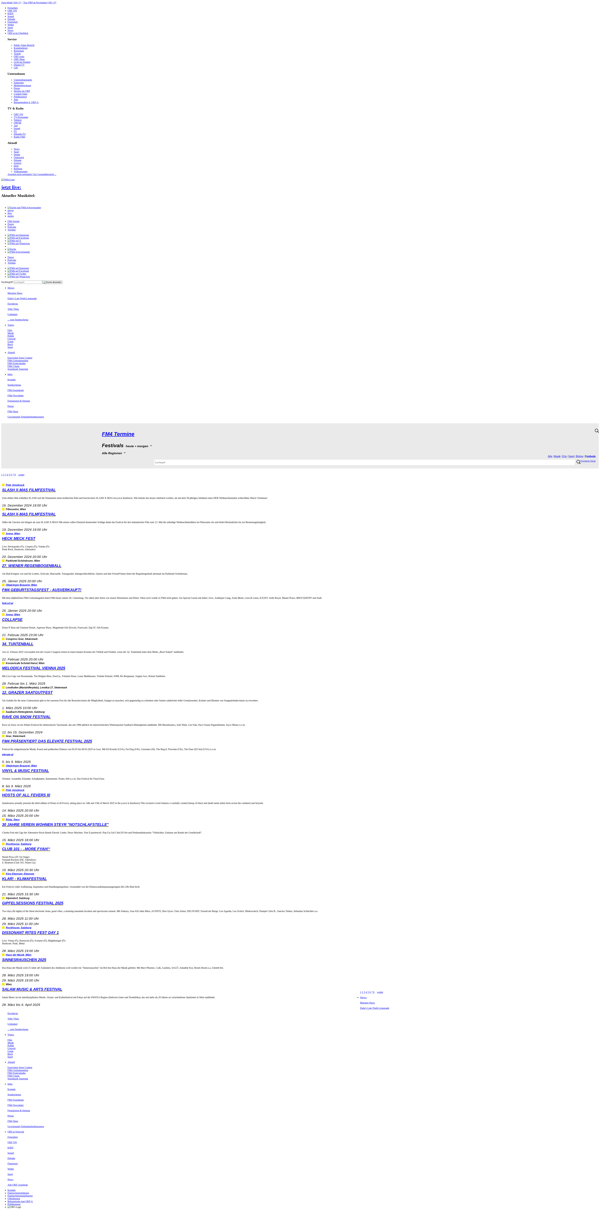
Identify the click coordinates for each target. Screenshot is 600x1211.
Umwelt (11, 338)
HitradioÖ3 (20, 134)
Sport (10, 27)
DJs (564, 456)
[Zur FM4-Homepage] (8, 179)
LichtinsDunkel (22, 62)
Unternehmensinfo (23, 80)
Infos (10, 374)
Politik (11, 336)
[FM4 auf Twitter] (17, 273)
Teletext (18, 120)
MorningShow (15, 293)
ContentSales (20, 94)
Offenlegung (14, 1198)
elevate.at (7, 754)
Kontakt (11, 379)
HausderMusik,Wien (18, 955)
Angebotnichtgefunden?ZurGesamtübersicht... (32, 174)
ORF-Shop (19, 59)
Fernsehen (13, 8)
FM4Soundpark (16, 390)
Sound (11, 16)
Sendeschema (14, 385)
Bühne (579, 456)
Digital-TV (19, 65)
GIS (16, 67)
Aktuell (11, 352)
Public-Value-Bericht (24, 45)
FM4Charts (13, 366)
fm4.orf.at (7, 603)
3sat (16, 125)
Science (17, 163)
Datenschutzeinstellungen (20, 1195)
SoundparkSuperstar (18, 369)
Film (10, 330)
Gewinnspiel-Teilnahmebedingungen (26, 416)
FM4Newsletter (16, 395)
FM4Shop (13, 411)
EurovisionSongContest (20, 357)
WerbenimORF (22, 91)
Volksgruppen (21, 171)
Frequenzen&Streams (19, 401)
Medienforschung (22, 85)
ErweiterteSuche (588, 461)
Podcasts (12, 227)
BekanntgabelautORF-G (20, 1201)
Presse (17, 88)
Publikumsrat (20, 96)
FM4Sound (13, 221)
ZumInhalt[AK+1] (11, 2)
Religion (18, 168)
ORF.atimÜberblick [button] (18, 33)
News (10, 30)
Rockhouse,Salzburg (18, 844)
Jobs (16, 99)
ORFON (12, 10)
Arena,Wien (13, 533)
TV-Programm (21, 117)
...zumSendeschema (18, 319)
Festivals (590, 456)
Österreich (13, 22)
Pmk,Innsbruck (15, 485)
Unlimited (12, 314)
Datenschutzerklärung (18, 1193)
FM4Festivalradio (17, 363)
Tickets (17, 53)
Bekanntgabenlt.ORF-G (26, 102)
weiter (21, 474)
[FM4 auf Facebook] (18, 238)
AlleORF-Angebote (18, 1185)
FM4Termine (118, 434)
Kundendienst (21, 48)
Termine (12, 229)
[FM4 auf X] (14, 240)
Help (16, 166)
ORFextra (19, 56)
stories (11, 216)
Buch (10, 344)
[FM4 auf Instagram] (18, 235)
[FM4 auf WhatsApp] (19, 243)
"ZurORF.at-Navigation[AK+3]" (40, 2)
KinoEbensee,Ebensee (20, 873)
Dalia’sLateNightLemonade (22, 298)
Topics (11, 325)
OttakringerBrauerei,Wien (21, 585)
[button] (24, 207)
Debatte (11, 19)
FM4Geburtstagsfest (18, 360)
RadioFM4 (19, 137)
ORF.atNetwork (16, 1131)
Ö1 (15, 131)
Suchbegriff (7, 282)
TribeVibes (13, 309)
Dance (11, 224)
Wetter (11, 24)
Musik (11, 333)
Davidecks (13, 303)
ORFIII (17, 122)
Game (10, 341)
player (11, 210)
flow (10, 213)
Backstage (19, 50)
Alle (550, 456)
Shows (11, 288)
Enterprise (19, 82)
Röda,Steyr (13, 819)
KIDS (10, 13)
